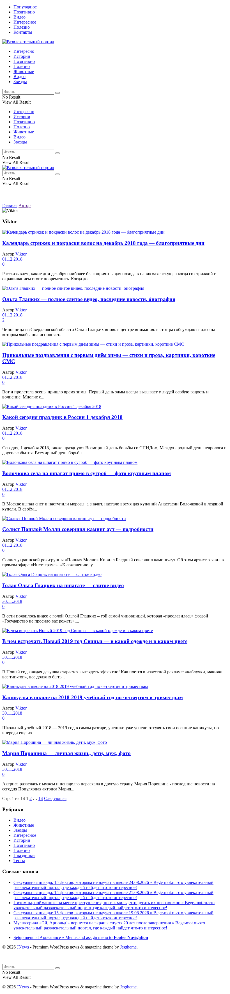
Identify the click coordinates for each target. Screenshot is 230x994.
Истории (21, 56)
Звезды (20, 81)
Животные (23, 71)
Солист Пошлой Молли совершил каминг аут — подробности (77, 529)
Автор (25, 205)
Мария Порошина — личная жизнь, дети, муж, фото (66, 753)
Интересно (23, 51)
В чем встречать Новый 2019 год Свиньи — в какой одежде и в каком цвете (94, 641)
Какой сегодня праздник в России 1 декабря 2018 (62, 417)
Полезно (21, 27)
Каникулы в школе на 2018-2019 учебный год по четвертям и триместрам (92, 697)
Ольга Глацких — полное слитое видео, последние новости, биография (88, 299)
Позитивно (24, 12)
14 (40, 798)
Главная (9, 205)
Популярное (25, 6)
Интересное (24, 22)
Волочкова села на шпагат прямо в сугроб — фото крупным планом (86, 473)
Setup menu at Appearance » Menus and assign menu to (80, 937)
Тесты (19, 860)
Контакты (22, 32)
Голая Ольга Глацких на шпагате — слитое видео (63, 585)
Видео (19, 17)
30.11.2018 (12, 601)
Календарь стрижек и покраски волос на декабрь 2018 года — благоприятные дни (103, 243)
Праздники (24, 855)
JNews (23, 947)
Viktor (21, 254)
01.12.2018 (12, 259)
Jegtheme (128, 947)
